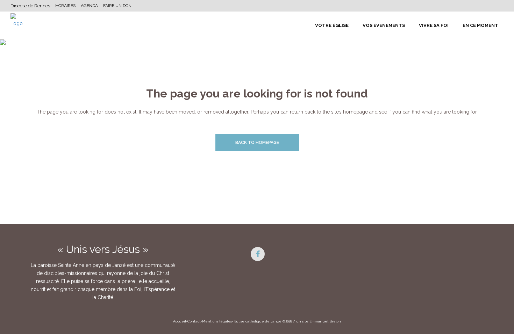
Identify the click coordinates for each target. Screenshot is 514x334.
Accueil (179, 321)
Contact (194, 321)
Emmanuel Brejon (325, 321)
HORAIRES (65, 5)
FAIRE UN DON (117, 5)
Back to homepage (257, 142)
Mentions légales (217, 321)
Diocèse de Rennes (30, 5)
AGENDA (89, 5)
